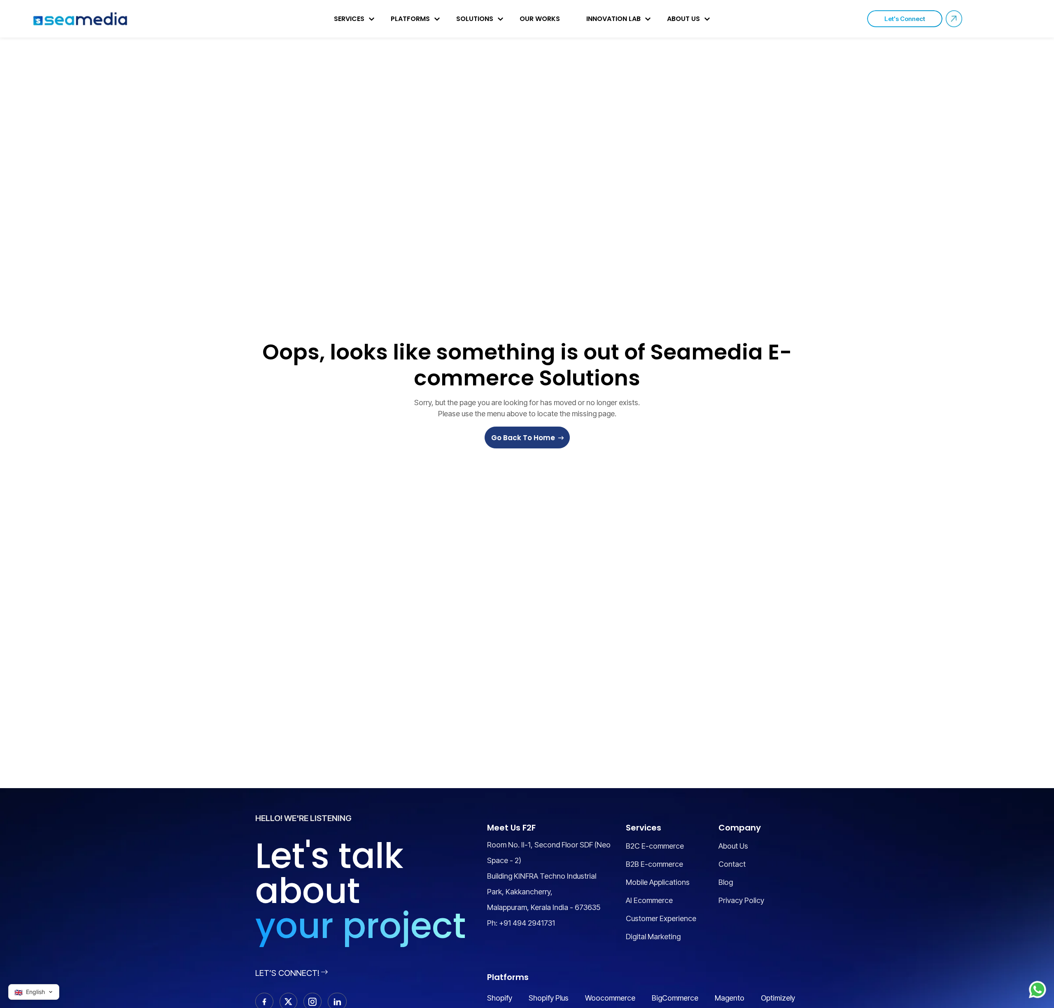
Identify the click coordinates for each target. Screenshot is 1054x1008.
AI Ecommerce (649, 900)
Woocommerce (610, 998)
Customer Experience (661, 918)
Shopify (499, 998)
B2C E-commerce (655, 846)
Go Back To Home (523, 438)
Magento (729, 998)
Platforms (410, 18)
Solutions (474, 18)
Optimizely (778, 998)
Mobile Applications (658, 882)
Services (349, 18)
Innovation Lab (613, 18)
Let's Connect (904, 19)
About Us (683, 18)
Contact (732, 864)
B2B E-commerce (654, 864)
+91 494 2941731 (527, 923)
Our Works (540, 18)
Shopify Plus (549, 998)
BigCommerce (675, 998)
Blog (725, 882)
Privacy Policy (741, 900)
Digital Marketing (653, 936)
